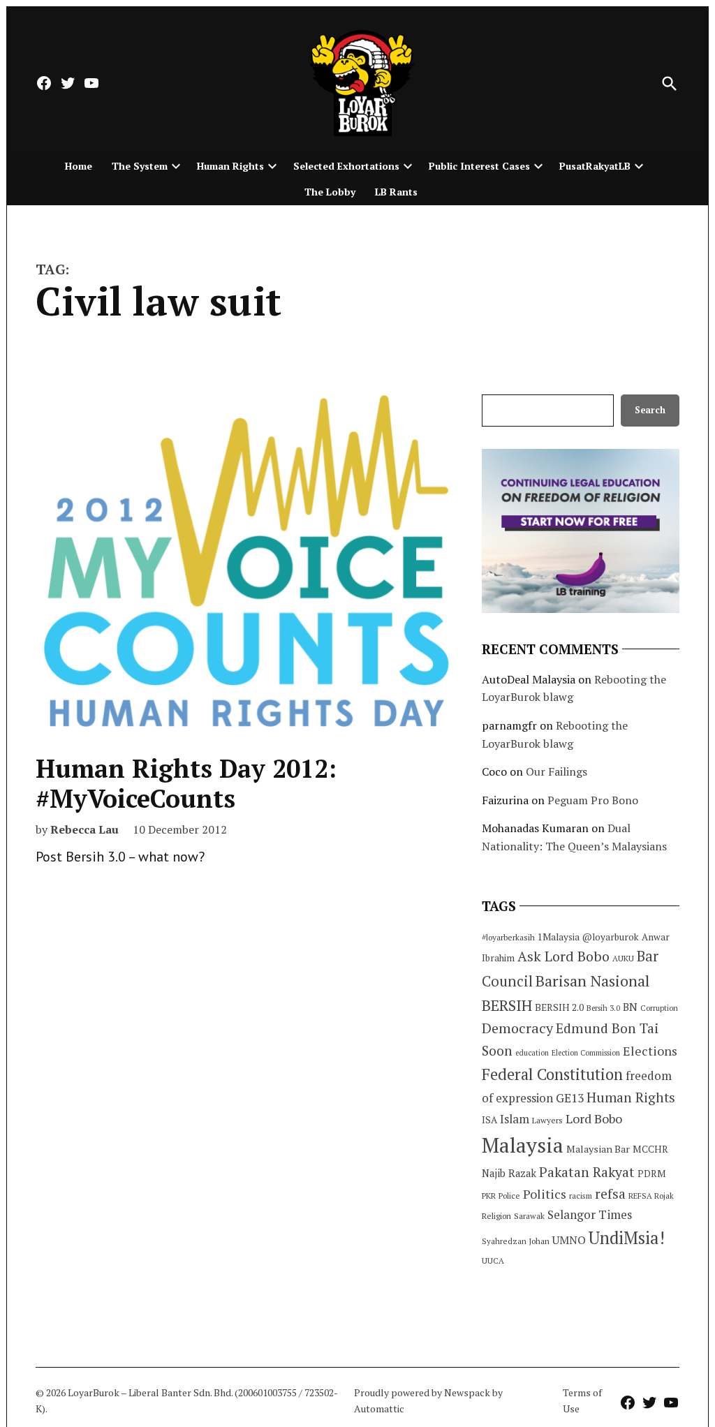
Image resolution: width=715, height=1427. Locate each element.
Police (509, 1195)
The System (140, 165)
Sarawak (529, 1216)
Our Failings (556, 771)
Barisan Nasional (592, 980)
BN (630, 1007)
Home (78, 165)
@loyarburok (610, 937)
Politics (544, 1193)
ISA (489, 1120)
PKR (489, 1195)
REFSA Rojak (651, 1195)
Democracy (517, 1028)
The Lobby (329, 191)
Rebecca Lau (84, 829)
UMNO (569, 1240)
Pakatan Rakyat (587, 1172)
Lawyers (547, 1120)
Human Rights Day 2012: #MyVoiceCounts (186, 783)
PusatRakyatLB (595, 165)
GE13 (570, 1098)
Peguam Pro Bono (592, 800)
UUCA (493, 1260)
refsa (610, 1194)
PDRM (651, 1173)
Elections (650, 1050)
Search (650, 410)
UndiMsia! (627, 1238)
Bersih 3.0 (603, 1008)
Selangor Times (589, 1214)
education (532, 1053)
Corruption (659, 1008)
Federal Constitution (552, 1074)
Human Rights (230, 165)
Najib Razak (509, 1173)
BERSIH (507, 1005)
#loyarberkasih (508, 937)
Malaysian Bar (598, 1148)
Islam (514, 1119)
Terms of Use (582, 1400)
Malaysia (522, 1145)
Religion (496, 1216)
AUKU (623, 958)
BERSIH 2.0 (559, 1007)
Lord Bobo (594, 1118)
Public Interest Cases (479, 165)
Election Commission (586, 1053)
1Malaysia (559, 937)
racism (580, 1195)
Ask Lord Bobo (563, 956)
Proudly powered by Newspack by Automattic (428, 1400)
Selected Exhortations (346, 165)
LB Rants (396, 191)
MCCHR (650, 1149)
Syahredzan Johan (516, 1241)
